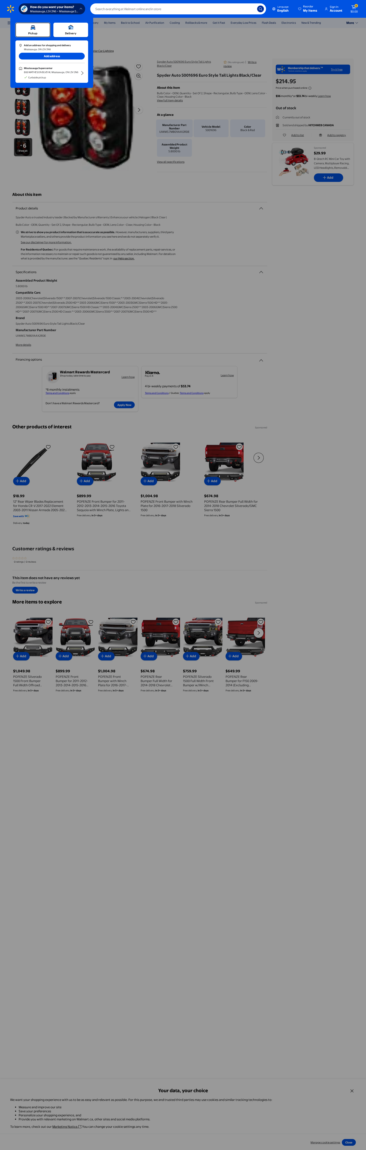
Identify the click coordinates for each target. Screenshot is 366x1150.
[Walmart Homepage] (10, 8)
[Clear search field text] (251, 8)
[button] (307, 8)
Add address (52, 56)
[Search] (260, 9)
